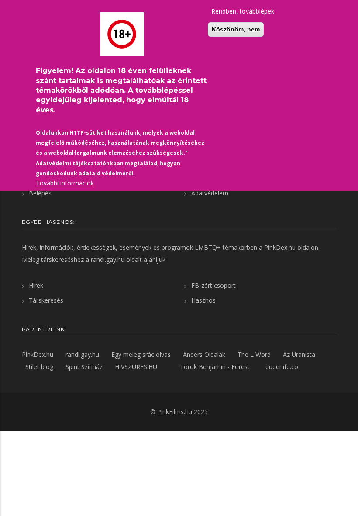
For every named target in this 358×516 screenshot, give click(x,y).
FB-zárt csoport (213, 285)
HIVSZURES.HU (136, 367)
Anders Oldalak (204, 354)
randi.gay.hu (107, 259)
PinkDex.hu (280, 247)
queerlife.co (281, 367)
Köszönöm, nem (236, 29)
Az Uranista (299, 354)
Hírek (36, 285)
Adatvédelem (209, 193)
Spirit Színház (84, 367)
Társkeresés (46, 300)
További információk (65, 183)
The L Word (254, 354)
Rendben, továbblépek (242, 11)
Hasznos (203, 300)
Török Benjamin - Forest (215, 367)
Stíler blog (39, 367)
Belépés (40, 193)
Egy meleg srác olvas (141, 354)
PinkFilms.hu (174, 412)
